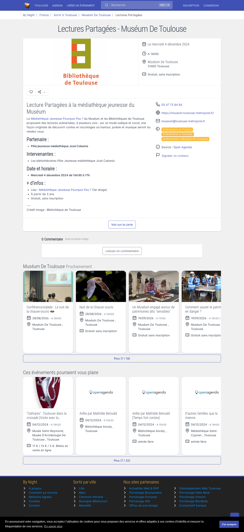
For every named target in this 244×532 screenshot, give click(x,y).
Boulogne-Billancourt (93, 501)
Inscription (191, 5)
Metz (82, 492)
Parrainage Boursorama (145, 492)
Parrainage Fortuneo (143, 497)
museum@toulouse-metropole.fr (183, 121)
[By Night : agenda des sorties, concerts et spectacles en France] (27, 5)
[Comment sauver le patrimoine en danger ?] (207, 286)
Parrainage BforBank (193, 501)
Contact (34, 505)
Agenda (57, 5)
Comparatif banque (192, 505)
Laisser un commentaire (122, 251)
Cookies (34, 501)
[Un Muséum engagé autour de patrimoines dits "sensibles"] (154, 286)
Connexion (211, 5)
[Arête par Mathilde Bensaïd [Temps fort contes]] (154, 392)
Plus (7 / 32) (122, 460)
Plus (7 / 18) (122, 358)
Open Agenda (182, 147)
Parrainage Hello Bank (194, 492)
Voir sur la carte (122, 224)
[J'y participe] (31, 91)
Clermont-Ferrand (91, 497)
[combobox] (137, 5)
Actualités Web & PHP (144, 488)
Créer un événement (81, 5)
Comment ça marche (43, 492)
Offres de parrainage (143, 505)
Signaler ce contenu (175, 155)
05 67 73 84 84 (171, 104)
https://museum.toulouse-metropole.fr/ (187, 113)
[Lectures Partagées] (80, 61)
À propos (35, 488)
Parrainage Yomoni (192, 497)
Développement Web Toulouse (200, 488)
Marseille (85, 505)
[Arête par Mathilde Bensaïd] (101, 392)
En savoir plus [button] (53, 526)
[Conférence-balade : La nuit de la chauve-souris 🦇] (48, 286)
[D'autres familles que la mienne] (207, 392)
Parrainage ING (139, 501)
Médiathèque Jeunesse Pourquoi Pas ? (57, 118)
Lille (81, 488)
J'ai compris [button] (229, 524)
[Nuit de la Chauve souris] (101, 286)
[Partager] (41, 91)
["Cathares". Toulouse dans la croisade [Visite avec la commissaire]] (48, 392)
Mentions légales (40, 497)
